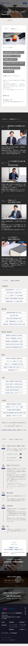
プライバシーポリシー (6, 637)
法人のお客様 (13, 624)
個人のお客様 (13, 626)
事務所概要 (23, 624)
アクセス (23, 626)
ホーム (3, 20)
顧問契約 (11, 629)
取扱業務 (11, 622)
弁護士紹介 (4, 625)
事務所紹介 (22, 622)
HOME (3, 622)
